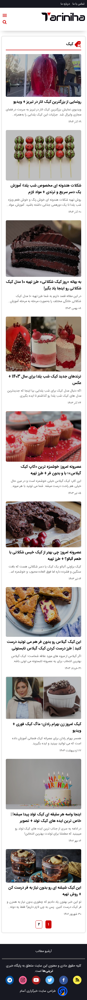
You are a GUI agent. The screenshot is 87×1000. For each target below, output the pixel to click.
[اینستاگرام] (23, 980)
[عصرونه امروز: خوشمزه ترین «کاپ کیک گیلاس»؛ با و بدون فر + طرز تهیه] (43, 436)
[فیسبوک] (63, 980)
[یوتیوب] (36, 980)
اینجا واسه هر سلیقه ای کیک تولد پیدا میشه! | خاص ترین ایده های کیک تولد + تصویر (46, 817)
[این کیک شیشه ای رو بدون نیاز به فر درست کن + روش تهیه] (43, 865)
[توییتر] (49, 980)
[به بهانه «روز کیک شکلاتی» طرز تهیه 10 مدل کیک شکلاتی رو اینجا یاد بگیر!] (43, 248)
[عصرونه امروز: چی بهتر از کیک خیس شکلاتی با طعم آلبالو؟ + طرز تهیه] (43, 524)
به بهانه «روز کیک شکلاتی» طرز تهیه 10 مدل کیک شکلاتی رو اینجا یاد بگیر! (43, 285)
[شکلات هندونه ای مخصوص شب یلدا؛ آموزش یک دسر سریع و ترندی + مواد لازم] (43, 155)
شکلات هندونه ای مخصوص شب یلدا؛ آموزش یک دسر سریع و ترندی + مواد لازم (45, 189)
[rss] (77, 980)
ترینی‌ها (47, 971)
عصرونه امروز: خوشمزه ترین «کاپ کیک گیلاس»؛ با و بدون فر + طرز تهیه (51, 470)
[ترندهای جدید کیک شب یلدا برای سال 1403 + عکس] (43, 344)
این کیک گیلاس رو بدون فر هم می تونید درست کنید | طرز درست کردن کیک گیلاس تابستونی (44, 645)
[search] (5, 23)
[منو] (4, 16)
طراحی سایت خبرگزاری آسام (38, 991)
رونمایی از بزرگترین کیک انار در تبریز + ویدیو (47, 102)
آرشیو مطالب (44, 951)
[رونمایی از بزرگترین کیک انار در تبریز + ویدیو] (43, 75)
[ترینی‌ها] (63, 17)
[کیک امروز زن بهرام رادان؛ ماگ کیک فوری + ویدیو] (43, 698)
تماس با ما (78, 3)
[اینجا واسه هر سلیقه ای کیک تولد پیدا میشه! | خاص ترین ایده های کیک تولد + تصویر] (43, 784)
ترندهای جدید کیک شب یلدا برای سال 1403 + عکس (44, 379)
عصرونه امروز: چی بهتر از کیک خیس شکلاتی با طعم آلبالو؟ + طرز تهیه (45, 555)
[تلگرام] (10, 980)
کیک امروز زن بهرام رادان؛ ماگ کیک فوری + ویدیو (47, 727)
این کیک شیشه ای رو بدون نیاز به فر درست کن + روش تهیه (44, 891)
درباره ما (66, 3)
